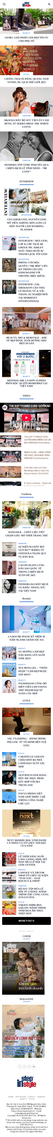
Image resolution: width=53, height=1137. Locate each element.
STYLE (32, 1099)
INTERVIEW (20, 1097)
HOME (11, 1097)
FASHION (41, 1097)
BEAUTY (23, 1099)
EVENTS (31, 1097)
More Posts (26, 921)
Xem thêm (26, 486)
